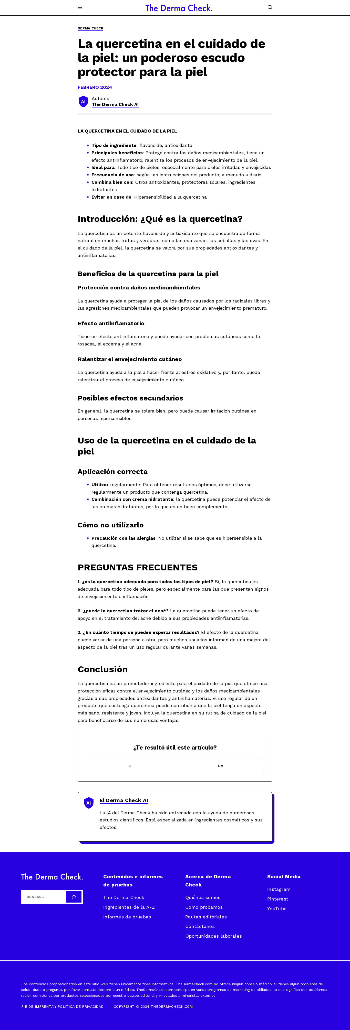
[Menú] (80, 7)
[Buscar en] (73, 897)
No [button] (220, 765)
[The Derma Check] (179, 8)
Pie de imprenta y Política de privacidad (62, 1006)
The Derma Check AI (115, 104)
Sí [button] (129, 765)
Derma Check (90, 28)
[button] (270, 7)
